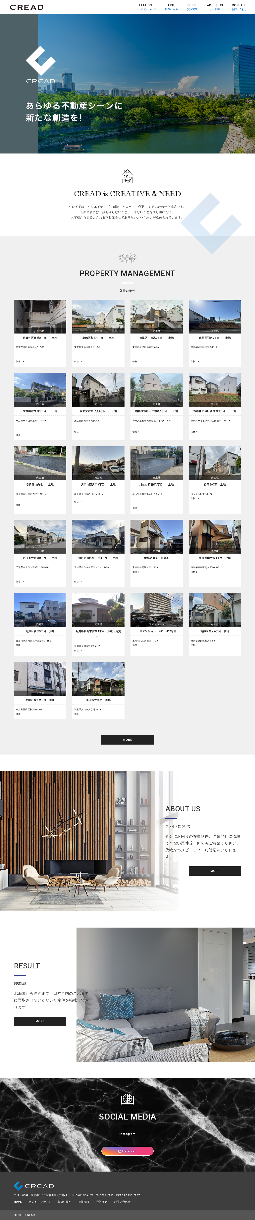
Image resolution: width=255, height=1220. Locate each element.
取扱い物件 (171, 7)
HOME (18, 1201)
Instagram (129, 1151)
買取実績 (192, 7)
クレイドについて (146, 7)
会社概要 (215, 7)
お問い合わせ (239, 7)
